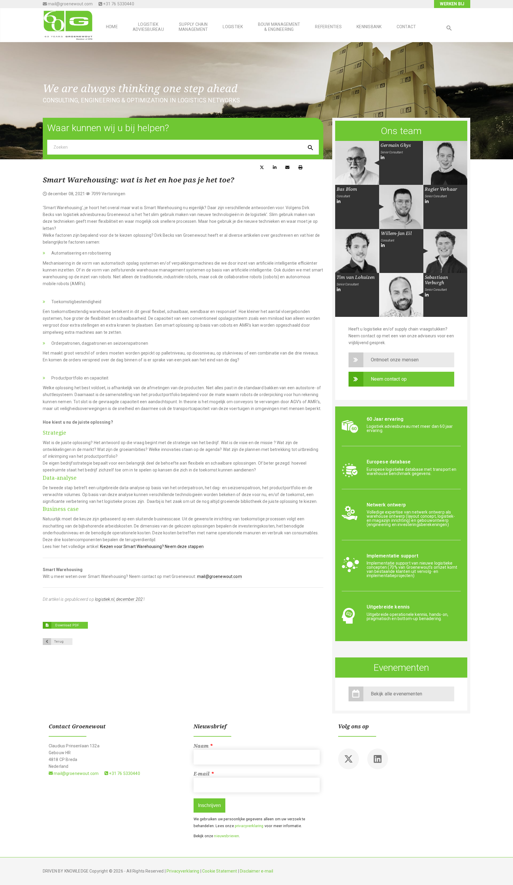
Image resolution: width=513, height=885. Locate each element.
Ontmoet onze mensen (395, 360)
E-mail (204, 774)
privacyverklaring (249, 826)
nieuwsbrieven (226, 836)
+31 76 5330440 (118, 3)
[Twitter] (348, 759)
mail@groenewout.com (70, 3)
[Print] (300, 166)
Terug (59, 642)
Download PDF (66, 625)
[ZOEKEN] (449, 28)
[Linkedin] (377, 759)
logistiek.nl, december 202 (119, 599)
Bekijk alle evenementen (396, 694)
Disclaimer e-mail (256, 871)
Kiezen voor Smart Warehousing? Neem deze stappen (152, 546)
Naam (203, 746)
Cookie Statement (219, 871)
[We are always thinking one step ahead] (68, 24)
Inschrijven (209, 805)
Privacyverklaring (183, 871)
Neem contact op (389, 379)
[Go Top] (502, 872)
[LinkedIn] (382, 157)
